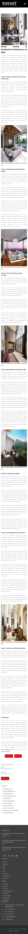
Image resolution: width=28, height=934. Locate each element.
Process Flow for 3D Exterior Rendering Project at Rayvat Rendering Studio (13, 834)
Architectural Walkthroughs (9, 800)
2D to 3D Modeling (7, 895)
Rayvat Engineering (8, 928)
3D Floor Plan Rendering (8, 808)
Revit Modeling (6, 898)
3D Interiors (5, 886)
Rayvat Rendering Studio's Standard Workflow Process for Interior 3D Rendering (13, 848)
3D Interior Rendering (7, 803)
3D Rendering (6, 900)
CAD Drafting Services (8, 789)
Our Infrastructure (7, 875)
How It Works (6, 878)
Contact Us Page (5, 751)
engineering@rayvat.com (7, 749)
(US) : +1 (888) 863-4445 (6, 774)
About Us (5, 861)
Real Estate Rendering (8, 812)
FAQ (4, 866)
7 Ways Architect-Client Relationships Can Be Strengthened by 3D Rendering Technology (14, 841)
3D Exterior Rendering (8, 805)
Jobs (4, 868)
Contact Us (5, 778)
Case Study (5, 864)
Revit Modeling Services (8, 793)
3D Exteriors (5, 888)
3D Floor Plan (5, 884)
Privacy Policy (16, 930)
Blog (4, 871)
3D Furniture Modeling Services (10, 796)
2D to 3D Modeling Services (9, 791)
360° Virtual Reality (7, 798)
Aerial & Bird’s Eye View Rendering (10, 810)
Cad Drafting (5, 893)
